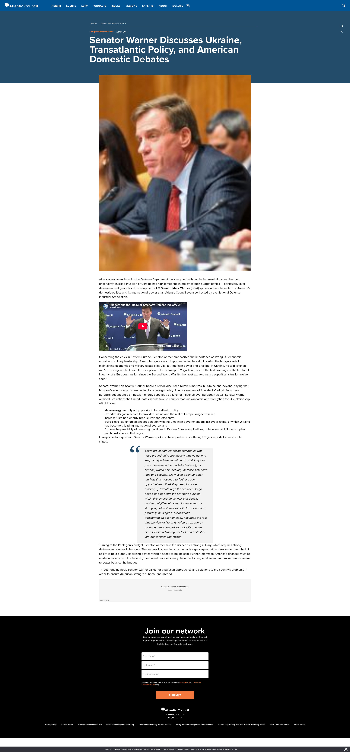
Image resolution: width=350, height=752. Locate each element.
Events (71, 6)
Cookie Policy (67, 724)
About (163, 6)
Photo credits (299, 724)
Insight (56, 6)
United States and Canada (113, 23)
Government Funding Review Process (155, 724)
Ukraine (93, 23)
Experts (148, 6)
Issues (116, 6)
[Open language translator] (188, 5)
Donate (177, 6)
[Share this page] (342, 32)
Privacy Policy (184, 682)
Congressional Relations (101, 31)
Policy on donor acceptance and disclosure (194, 724)
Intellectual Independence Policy (120, 724)
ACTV (84, 6)
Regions (131, 6)
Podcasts (100, 6)
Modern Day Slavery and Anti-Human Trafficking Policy (241, 724)
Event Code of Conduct (279, 724)
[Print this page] (342, 26)
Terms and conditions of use (89, 724)
